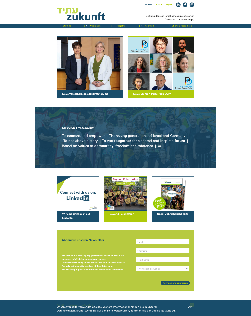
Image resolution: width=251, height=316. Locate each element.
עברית (159, 5)
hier (96, 262)
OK (190, 307)
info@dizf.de (78, 259)
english (169, 4)
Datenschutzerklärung (70, 310)
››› (159, 146)
